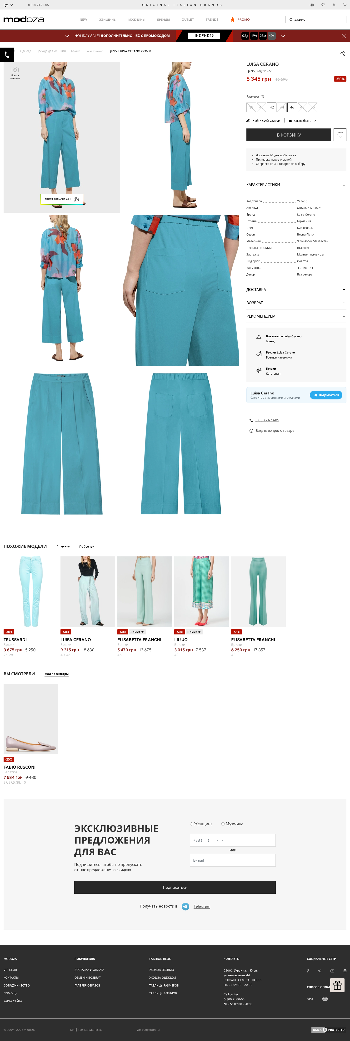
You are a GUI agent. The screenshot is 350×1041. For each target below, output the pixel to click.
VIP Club (10, 970)
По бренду (86, 546)
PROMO (240, 19)
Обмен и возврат (88, 977)
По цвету (63, 546)
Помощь (10, 993)
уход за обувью (161, 970)
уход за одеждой (162, 977)
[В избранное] (340, 134)
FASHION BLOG (160, 959)
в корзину (289, 135)
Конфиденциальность (86, 1029)
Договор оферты (148, 1029)
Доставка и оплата (89, 970)
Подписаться (175, 887)
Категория (273, 373)
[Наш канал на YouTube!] (332, 970)
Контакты (11, 977)
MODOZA (10, 959)
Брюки (271, 368)
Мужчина (234, 823)
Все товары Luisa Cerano (283, 336)
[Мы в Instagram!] (345, 970)
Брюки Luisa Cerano (280, 352)
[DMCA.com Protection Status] (328, 1029)
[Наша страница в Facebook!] (308, 970)
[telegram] (319, 970)
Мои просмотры (57, 674)
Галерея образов (87, 985)
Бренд (270, 341)
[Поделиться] (342, 53)
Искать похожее (15, 77)
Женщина (203, 823)
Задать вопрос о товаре (274, 430)
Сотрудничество (17, 985)
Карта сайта (13, 1001)
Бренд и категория (279, 357)
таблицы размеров (164, 985)
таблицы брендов (163, 993)
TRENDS (212, 19)
